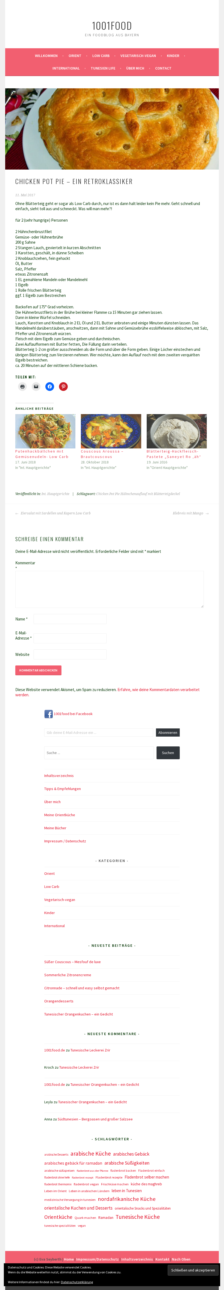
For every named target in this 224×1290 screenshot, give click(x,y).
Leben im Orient (55, 1191)
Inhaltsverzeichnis (59, 775)
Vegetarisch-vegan (138, 55)
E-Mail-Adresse (23, 635)
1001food (112, 25)
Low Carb (101, 55)
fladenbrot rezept (82, 1177)
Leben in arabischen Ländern (89, 1191)
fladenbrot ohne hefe (57, 1177)
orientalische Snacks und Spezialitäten (143, 1208)
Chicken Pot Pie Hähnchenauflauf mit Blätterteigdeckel (138, 494)
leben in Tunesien (127, 1190)
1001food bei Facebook (73, 713)
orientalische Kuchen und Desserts (78, 1208)
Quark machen (85, 1218)
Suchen (168, 752)
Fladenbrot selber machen (147, 1177)
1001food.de (54, 1050)
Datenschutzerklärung (77, 1282)
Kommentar (24, 565)
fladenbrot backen (123, 1171)
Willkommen (46, 55)
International (66, 68)
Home (69, 1259)
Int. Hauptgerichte (55, 494)
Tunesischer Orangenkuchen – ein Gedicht (78, 1014)
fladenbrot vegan (86, 1184)
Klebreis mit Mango (188, 513)
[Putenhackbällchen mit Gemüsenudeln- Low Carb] (45, 431)
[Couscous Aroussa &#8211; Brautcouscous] (111, 431)
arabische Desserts (56, 1154)
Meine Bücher (55, 827)
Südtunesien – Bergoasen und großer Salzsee (95, 1119)
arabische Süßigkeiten (126, 1163)
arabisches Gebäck (131, 1154)
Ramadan (105, 1217)
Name (21, 619)
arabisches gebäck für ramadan (73, 1163)
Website (22, 654)
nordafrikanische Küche (127, 1198)
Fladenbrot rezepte (109, 1177)
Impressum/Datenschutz (97, 1259)
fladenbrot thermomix (58, 1184)
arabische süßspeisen (59, 1170)
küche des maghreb (146, 1184)
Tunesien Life (103, 68)
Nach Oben (181, 1259)
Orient (75, 55)
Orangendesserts (58, 1001)
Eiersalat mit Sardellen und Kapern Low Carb (55, 513)
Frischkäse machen (115, 1184)
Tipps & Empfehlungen (62, 788)
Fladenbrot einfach (151, 1171)
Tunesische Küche (138, 1216)
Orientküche (58, 1217)
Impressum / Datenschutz (65, 841)
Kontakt (162, 1259)
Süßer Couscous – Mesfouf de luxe (72, 961)
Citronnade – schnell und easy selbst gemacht (81, 987)
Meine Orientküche (59, 814)
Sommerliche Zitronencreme (67, 974)
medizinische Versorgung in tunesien (70, 1200)
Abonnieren (167, 732)
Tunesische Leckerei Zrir (90, 1050)
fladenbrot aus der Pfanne (92, 1171)
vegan (82, 1226)
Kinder (173, 55)
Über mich (135, 68)
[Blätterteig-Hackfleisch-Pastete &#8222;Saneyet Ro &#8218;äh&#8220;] (177, 431)
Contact (163, 68)
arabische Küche (90, 1153)
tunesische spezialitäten (60, 1226)
